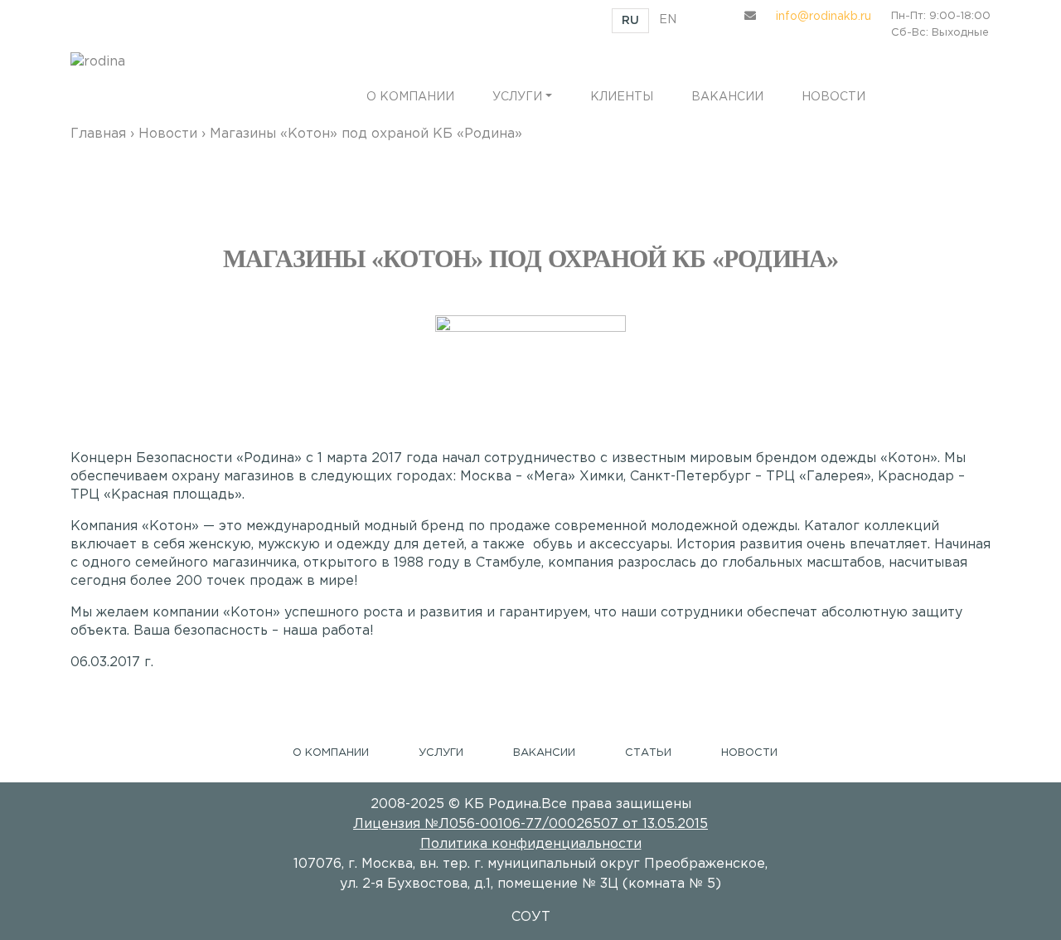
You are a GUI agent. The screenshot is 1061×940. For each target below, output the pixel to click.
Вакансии (727, 97)
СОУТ (530, 917)
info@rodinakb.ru (823, 17)
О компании (410, 97)
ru (630, 21)
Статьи (648, 752)
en (667, 20)
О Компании (331, 752)
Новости (833, 97)
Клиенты (621, 97)
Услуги (517, 97)
